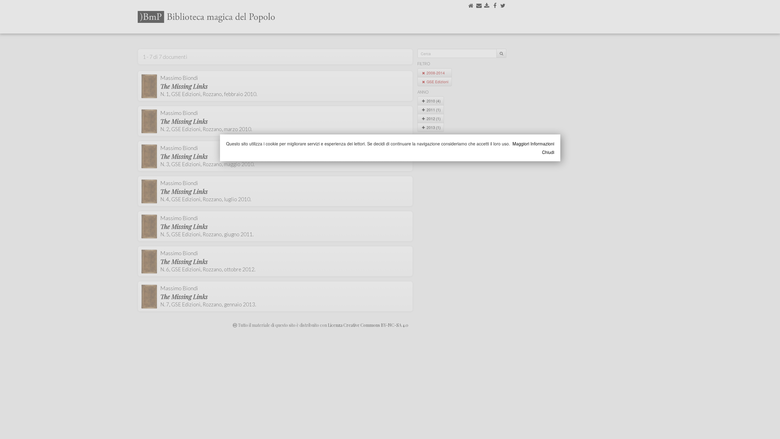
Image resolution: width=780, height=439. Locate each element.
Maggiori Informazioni (533, 144)
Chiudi (548, 152)
